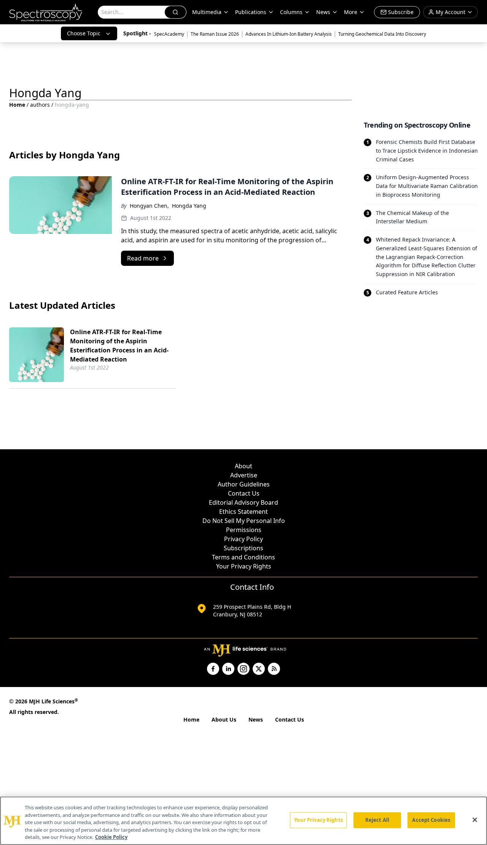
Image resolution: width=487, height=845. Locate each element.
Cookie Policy (111, 837)
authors (40, 104)
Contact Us (243, 493)
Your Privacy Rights (243, 566)
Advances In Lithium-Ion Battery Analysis (288, 34)
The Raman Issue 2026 (215, 34)
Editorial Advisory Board (243, 502)
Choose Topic (83, 33)
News (255, 719)
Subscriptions (243, 548)
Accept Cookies (431, 820)
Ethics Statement (243, 511)
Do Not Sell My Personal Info (243, 520)
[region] (243, 820)
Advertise (243, 475)
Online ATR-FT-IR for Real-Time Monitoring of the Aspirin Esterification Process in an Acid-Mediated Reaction (119, 345)
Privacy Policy (243, 539)
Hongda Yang (189, 205)
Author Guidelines (244, 484)
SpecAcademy (169, 34)
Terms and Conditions (243, 557)
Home (17, 104)
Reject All (377, 820)
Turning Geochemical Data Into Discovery (382, 34)
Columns (291, 12)
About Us (224, 719)
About (243, 466)
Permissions (243, 530)
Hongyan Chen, (149, 205)
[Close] (474, 820)
